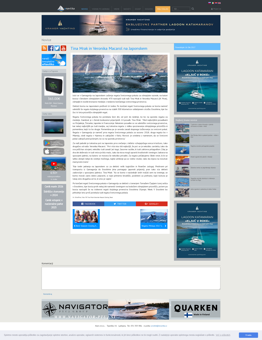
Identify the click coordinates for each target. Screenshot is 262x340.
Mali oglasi (162, 9)
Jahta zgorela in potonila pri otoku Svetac (203, 189)
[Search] (193, 8)
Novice (84, 9)
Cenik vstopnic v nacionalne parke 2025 (54, 203)
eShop (138, 9)
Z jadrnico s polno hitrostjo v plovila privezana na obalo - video (202, 125)
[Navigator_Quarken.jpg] (131, 309)
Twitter (121, 203)
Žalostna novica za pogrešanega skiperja (203, 168)
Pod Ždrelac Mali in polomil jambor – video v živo (204, 136)
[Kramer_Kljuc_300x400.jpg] (197, 84)
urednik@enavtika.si (159, 326)
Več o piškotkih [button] (223, 335)
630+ (53, 173)
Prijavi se (217, 9)
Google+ (154, 203)
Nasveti (127, 9)
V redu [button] (248, 335)
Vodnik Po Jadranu (101, 9)
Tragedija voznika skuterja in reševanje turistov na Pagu (203, 179)
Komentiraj (47, 294)
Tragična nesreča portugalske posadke (202, 146)
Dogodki (149, 9)
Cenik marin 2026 (54, 186)
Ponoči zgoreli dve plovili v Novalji (201, 157)
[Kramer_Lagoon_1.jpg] (131, 25)
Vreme (116, 9)
